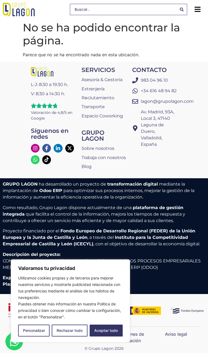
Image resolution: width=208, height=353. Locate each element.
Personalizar (34, 330)
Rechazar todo (70, 330)
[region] (70, 300)
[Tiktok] (46, 159)
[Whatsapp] (35, 159)
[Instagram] (35, 148)
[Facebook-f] (46, 148)
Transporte (93, 106)
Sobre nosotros (98, 148)
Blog (87, 166)
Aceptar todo (106, 330)
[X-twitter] (69, 148)
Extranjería (93, 88)
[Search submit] (182, 9)
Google (38, 118)
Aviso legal (176, 334)
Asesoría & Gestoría (102, 79)
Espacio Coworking (102, 115)
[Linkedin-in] (58, 148)
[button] (197, 9)
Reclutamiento (98, 97)
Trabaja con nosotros (104, 157)
